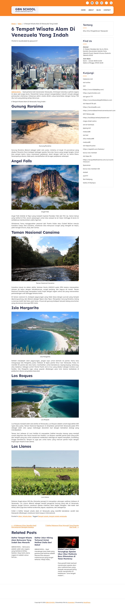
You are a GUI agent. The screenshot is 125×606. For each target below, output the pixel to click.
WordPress (86, 602)
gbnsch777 (33, 41)
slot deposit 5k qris (89, 103)
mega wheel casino (90, 121)
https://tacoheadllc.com (91, 107)
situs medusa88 (88, 139)
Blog (99, 10)
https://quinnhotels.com (91, 93)
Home (83, 10)
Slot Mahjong (87, 179)
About (91, 10)
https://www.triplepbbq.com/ (93, 89)
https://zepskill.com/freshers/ (94, 149)
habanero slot (88, 79)
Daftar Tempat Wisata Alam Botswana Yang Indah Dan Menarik (21, 540)
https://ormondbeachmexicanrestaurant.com (99, 110)
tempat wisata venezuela (58, 516)
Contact (107, 10)
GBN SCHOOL (25, 9)
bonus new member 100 (91, 169)
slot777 (85, 176)
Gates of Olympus (89, 183)
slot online (86, 82)
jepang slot (87, 128)
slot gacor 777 (88, 96)
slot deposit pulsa (89, 146)
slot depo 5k (87, 156)
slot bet (85, 135)
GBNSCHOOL (16, 92)
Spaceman (87, 165)
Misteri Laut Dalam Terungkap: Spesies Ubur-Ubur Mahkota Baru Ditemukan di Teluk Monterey (67, 554)
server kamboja (88, 125)
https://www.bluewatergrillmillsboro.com (97, 100)
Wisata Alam (27, 516)
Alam (20, 516)
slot (84, 86)
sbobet (85, 172)
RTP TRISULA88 (88, 114)
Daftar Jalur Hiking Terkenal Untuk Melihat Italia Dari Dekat (44, 541)
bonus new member (90, 153)
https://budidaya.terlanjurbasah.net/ (96, 117)
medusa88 (86, 132)
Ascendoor (71, 602)
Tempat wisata (43, 516)
